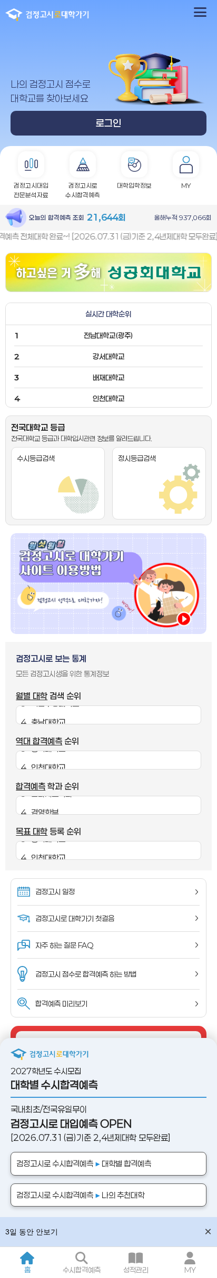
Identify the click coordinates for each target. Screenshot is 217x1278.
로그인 (108, 123)
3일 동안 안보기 (31, 1232)
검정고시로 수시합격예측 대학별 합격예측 (83, 1163)
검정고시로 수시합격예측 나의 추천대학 (80, 1195)
